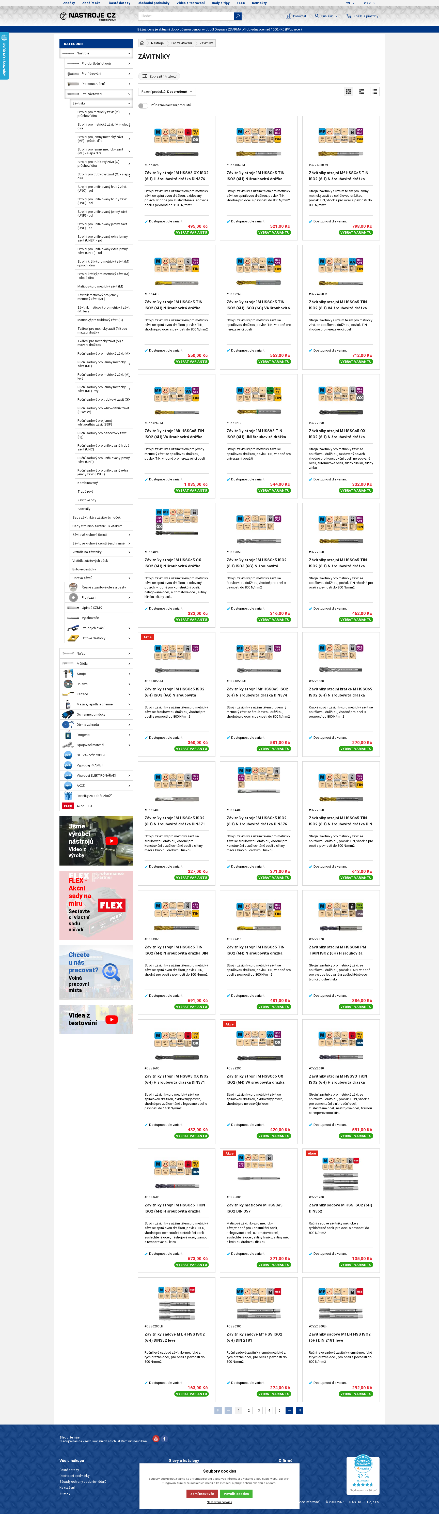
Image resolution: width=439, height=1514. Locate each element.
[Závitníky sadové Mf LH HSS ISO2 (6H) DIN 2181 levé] (341, 1304)
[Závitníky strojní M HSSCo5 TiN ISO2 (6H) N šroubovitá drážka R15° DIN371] (259, 916)
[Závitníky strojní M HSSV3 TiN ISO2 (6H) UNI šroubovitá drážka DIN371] (259, 400)
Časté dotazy (119, 3)
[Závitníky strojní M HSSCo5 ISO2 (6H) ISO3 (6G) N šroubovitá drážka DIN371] (259, 529)
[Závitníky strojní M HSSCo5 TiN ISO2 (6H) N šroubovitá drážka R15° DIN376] (177, 271)
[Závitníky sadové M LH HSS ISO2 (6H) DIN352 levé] (177, 1304)
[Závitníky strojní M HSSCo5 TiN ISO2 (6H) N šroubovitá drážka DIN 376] (177, 916)
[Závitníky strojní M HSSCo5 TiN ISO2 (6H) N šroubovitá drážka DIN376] (259, 142)
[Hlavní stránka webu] (142, 43)
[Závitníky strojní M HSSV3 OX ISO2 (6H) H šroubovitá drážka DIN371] (177, 1046)
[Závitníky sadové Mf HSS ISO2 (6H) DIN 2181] (259, 1304)
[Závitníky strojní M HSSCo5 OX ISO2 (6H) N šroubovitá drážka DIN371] (341, 400)
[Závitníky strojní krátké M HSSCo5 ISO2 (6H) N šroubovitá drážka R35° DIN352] (341, 658)
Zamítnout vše (202, 1494)
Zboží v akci (92, 3)
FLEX (241, 3)
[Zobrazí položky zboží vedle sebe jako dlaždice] (348, 91)
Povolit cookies (236, 1494)
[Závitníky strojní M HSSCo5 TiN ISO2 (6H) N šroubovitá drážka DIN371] (341, 529)
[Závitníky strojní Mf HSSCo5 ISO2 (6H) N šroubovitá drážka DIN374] (259, 658)
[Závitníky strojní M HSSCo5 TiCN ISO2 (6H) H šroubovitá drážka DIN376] (177, 1175)
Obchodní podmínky (153, 3)
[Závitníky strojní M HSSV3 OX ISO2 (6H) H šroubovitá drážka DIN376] (177, 142)
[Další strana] (289, 1410)
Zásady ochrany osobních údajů (82, 1481)
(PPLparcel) (293, 29)
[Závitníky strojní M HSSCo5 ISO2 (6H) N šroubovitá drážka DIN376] (259, 788)
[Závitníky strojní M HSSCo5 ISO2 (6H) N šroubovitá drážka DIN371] (177, 788)
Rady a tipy (221, 3)
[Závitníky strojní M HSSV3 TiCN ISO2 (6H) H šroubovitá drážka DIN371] (341, 1046)
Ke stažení (67, 1487)
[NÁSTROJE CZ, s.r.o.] (96, 16)
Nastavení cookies (219, 1502)
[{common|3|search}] (238, 16)
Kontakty (259, 3)
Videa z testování (191, 3)
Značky (69, 3)
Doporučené (177, 92)
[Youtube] (156, 1439)
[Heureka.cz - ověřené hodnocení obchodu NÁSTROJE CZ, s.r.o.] (363, 1474)
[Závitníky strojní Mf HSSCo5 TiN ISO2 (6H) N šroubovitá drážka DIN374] (341, 142)
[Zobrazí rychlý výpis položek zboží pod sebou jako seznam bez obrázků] (375, 91)
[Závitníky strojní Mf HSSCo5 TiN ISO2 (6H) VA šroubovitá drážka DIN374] (177, 400)
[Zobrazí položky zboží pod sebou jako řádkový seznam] (361, 91)
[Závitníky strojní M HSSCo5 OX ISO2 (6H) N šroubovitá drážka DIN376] (177, 529)
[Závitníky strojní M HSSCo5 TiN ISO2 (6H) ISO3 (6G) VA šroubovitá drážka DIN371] (259, 271)
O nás (283, 1470)
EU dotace (286, 1487)
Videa (283, 1481)
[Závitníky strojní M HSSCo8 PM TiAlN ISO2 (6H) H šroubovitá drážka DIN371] (341, 916)
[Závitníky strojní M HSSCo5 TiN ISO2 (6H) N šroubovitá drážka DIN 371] (341, 788)
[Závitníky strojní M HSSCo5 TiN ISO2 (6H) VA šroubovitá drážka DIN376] (341, 271)
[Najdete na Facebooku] (164, 1439)
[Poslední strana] (299, 1410)
